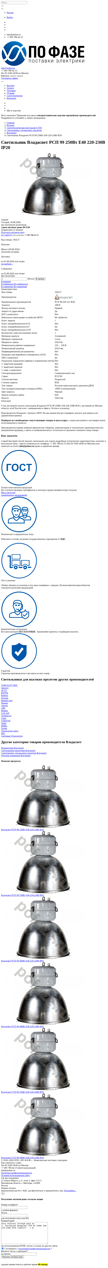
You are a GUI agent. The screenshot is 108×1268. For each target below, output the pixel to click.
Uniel (3, 718)
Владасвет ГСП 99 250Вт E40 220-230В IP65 (22, 1092)
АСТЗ (4, 690)
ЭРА (3, 708)
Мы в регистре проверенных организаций (14, 493)
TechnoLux (6, 716)
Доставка (11, 90)
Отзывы (10, 93)
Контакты (11, 98)
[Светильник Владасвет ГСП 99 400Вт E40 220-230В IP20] (43, 1155)
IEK (3, 733)
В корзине (6, 281)
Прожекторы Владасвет (12, 748)
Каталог (10, 85)
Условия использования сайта (15, 1175)
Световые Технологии (12, 736)
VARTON (5, 721)
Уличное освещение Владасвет (16, 755)
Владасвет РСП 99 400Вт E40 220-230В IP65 (22, 961)
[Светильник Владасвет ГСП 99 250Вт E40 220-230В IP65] (43, 1089)
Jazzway (5, 688)
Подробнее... (70, 1190)
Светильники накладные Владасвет (18, 750)
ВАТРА (4, 693)
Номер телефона (9, 1205)
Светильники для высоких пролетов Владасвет (24, 753)
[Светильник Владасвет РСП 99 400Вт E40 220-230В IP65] (43, 958)
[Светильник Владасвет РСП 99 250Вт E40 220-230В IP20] (43, 827)
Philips (4, 726)
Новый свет (7, 700)
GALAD (5, 713)
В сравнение (7, 286)
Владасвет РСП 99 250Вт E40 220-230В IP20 (22, 829)
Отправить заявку (9, 78)
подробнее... (7, 264)
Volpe (3, 723)
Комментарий (7, 1221)
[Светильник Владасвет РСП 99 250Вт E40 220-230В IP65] (43, 893)
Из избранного (21, 284)
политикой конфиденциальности (34, 1248)
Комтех (4, 695)
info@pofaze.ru (8, 68)
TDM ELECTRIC (9, 685)
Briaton (4, 710)
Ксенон (4, 698)
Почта (4, 1213)
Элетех (4, 705)
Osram (4, 728)
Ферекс (4, 703)
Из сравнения (20, 286)
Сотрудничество (14, 95)
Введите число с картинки (14, 1251)
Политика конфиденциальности (16, 1173)
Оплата (10, 88)
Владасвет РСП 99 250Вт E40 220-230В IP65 (22, 895)
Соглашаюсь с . (28, 1248)
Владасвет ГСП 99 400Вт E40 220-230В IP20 (22, 1157)
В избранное (7, 284)
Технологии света (9, 731)
